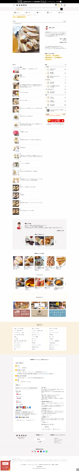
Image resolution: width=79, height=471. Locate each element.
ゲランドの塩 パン (56, 55)
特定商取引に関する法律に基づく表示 (45, 464)
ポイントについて (31, 371)
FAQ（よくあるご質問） (58, 439)
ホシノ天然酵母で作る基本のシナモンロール (39, 268)
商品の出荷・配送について (22, 377)
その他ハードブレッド (21, 17)
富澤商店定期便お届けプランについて (41, 371)
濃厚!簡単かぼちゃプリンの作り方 (29, 288)
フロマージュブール (16, 267)
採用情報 (56, 464)
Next (55, 242)
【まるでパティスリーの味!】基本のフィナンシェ (58, 288)
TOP (21, 464)
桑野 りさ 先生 (51, 27)
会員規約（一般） (57, 441)
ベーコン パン (48, 55)
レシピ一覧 (28, 464)
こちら (28, 68)
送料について (25, 371)
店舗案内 (53, 464)
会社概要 (40, 441)
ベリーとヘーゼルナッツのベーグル (50, 268)
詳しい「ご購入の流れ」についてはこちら (24, 381)
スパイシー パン (48, 59)
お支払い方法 (30, 377)
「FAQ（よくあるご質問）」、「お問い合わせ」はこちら (51, 429)
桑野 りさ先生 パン (49, 57)
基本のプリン (18, 287)
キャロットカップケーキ (28, 267)
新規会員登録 (24, 367)
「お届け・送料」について (20, 420)
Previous (23, 242)
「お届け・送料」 (46, 373)
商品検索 (24, 464)
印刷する (65, 21)
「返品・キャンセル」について (47, 414)
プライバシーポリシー (57, 443)
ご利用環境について (45, 422)
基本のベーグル (47, 287)
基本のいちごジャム (38, 287)
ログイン (19, 367)
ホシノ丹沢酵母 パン (58, 57)
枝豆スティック (58, 267)
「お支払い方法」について (30, 420)
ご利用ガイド (56, 438)
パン (14, 17)
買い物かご (20, 371)
